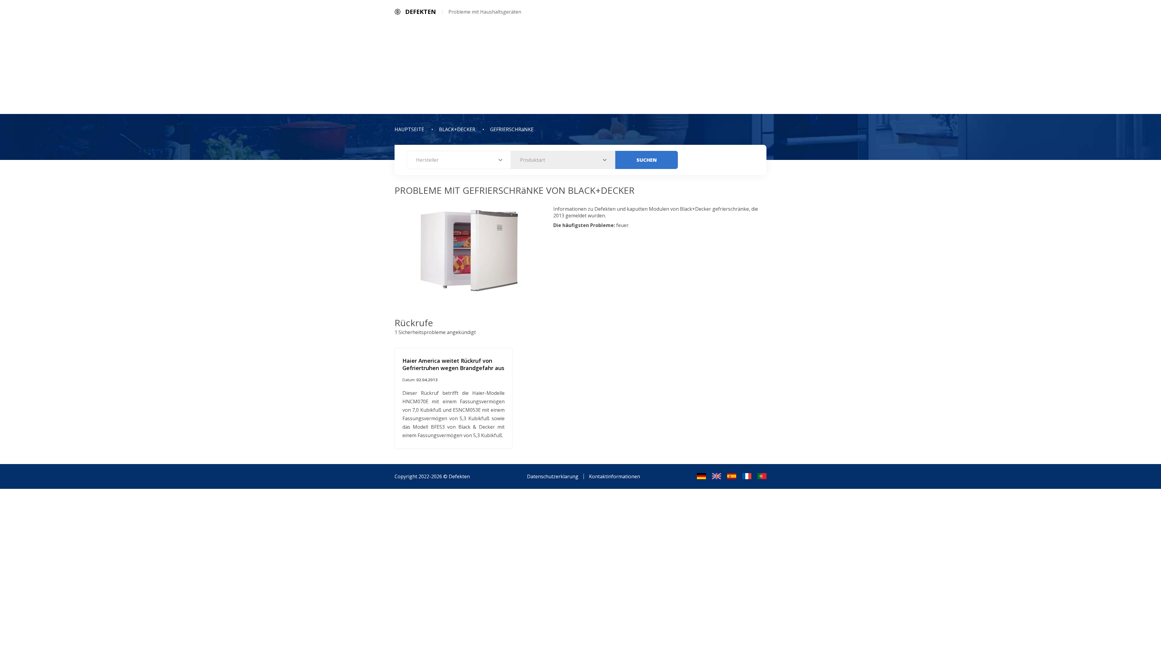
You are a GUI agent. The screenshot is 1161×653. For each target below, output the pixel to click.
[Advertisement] (580, 68)
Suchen (646, 160)
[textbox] (459, 160)
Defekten (459, 476)
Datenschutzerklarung (552, 476)
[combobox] (459, 160)
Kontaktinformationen (614, 476)
